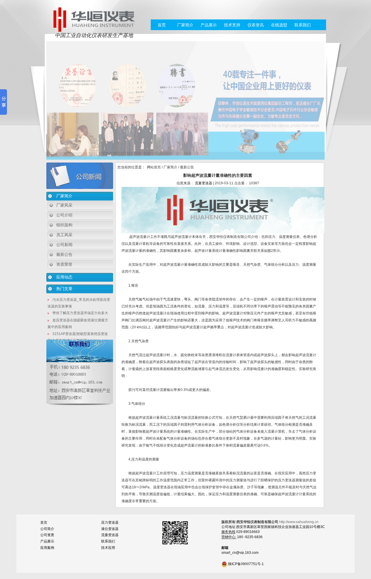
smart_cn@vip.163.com (240, 553)
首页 (162, 25)
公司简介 (47, 529)
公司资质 (47, 535)
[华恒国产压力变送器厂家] (93, 19)
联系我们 (302, 25)
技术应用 (108, 548)
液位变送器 (110, 529)
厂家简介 (185, 25)
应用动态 (64, 277)
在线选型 (279, 25)
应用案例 (47, 548)
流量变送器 (203, 183)
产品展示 (209, 25)
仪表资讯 (256, 25)
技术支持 (232, 25)
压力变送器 (110, 522)
